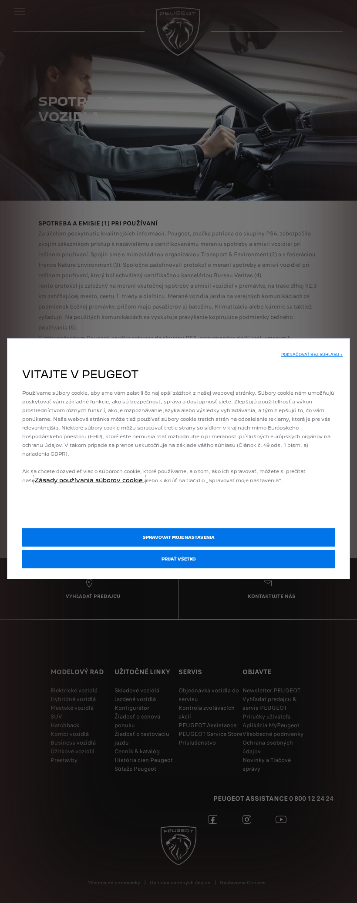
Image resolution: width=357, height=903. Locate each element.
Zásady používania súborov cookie (89, 480)
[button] (312, 354)
